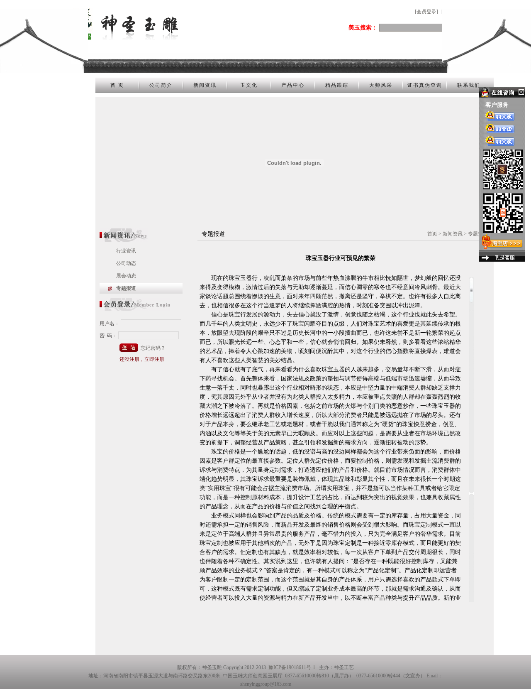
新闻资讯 (205, 85)
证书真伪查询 (424, 85)
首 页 (117, 85)
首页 (432, 234)
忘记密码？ (153, 348)
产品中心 (292, 85)
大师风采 (380, 85)
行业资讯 (126, 251)
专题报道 (126, 288)
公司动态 (126, 263)
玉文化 (249, 85)
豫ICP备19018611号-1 (291, 667)
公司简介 (161, 85)
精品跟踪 (336, 85)
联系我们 (468, 85)
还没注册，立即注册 (141, 359)
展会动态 (126, 276)
